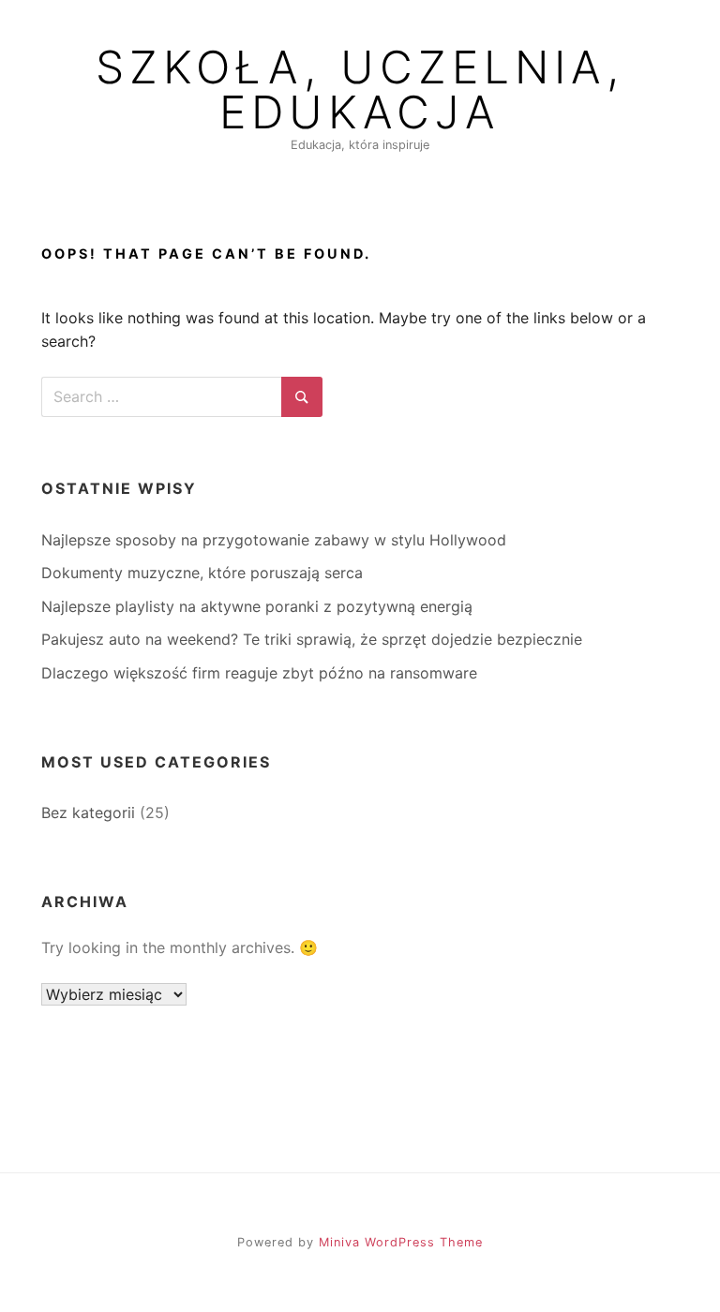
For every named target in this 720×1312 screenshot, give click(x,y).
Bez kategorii (88, 812)
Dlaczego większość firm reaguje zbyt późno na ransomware (259, 672)
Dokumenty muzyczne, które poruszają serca (202, 572)
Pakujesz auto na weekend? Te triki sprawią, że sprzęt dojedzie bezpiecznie (311, 639)
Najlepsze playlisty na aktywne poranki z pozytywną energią (256, 606)
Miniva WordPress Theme (401, 1242)
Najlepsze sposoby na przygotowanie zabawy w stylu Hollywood (273, 539)
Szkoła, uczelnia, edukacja (360, 90)
